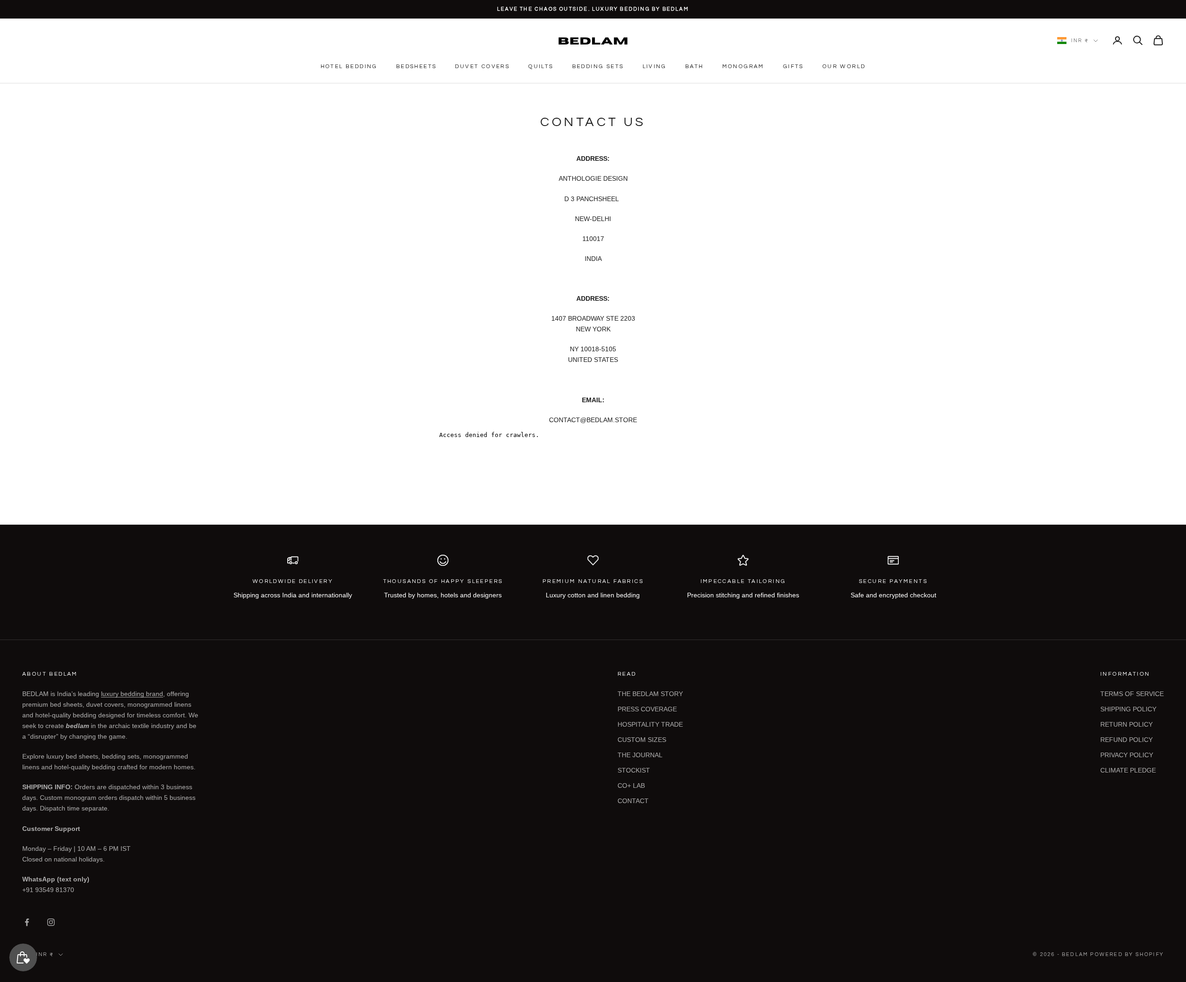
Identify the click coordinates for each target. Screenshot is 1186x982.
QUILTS (540, 66)
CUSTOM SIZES (642, 739)
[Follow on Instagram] (51, 922)
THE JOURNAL (640, 755)
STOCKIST (634, 770)
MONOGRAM (743, 66)
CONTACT (633, 801)
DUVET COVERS (482, 66)
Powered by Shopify (1127, 954)
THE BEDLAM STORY (650, 693)
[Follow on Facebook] (27, 922)
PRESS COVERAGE (647, 709)
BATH (694, 66)
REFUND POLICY (1126, 739)
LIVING (655, 66)
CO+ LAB (631, 785)
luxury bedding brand (132, 693)
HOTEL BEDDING (349, 66)
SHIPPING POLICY (1128, 709)
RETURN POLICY (1126, 724)
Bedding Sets (598, 66)
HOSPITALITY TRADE (650, 724)
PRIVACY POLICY (1126, 755)
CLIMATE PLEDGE (1128, 770)
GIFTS (793, 66)
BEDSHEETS (416, 66)
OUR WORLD (844, 66)
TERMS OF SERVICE (1132, 693)
